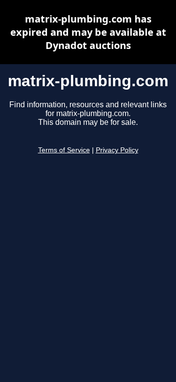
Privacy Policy (117, 150)
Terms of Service (64, 150)
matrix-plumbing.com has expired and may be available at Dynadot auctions (88, 32)
